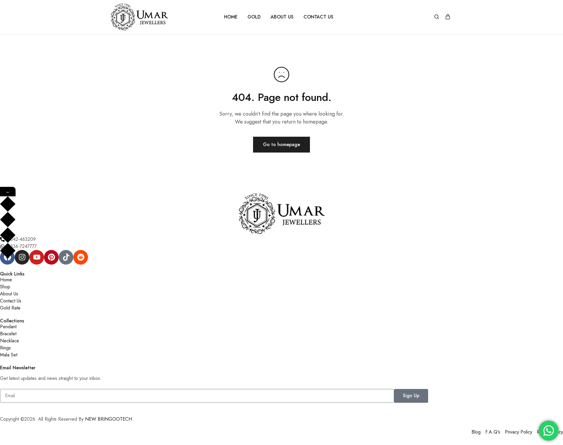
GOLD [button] (254, 17)
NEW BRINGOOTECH (108, 419)
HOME (231, 17)
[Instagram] (22, 257)
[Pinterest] (51, 257)
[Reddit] (80, 257)
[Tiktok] (66, 257)
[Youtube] (36, 257)
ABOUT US (282, 17)
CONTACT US (318, 17)
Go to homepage (281, 144)
